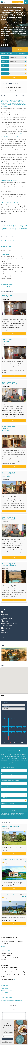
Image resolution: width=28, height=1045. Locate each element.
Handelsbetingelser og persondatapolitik (11, 1000)
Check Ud (4, 61)
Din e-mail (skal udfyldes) (8, 774)
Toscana (21, 133)
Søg (14, 77)
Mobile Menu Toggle (26, 2)
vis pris (14, 333)
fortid (21, 742)
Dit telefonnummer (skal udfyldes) (10, 780)
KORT (20, 53)
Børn (2, 73)
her (14, 979)
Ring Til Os (18, 2)
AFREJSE (3, 792)
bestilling (20, 49)
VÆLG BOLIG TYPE (5, 706)
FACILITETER (15, 53)
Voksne (3, 69)
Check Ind (4, 57)
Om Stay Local (4, 985)
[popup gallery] (14, 308)
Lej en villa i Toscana (6, 993)
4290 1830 (3, 946)
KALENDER (24, 53)
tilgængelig (5, 742)
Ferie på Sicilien (5, 995)
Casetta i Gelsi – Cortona (10, 860)
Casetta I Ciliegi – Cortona (10, 895)
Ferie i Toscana (5, 988)
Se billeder (4, 39)
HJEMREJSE (4, 797)
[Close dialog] (26, 1020)
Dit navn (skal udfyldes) (7, 767)
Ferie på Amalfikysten (6, 997)
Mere (14, 853)
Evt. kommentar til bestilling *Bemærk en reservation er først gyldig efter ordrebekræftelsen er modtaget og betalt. (13, 809)
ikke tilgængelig (14, 742)
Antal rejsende (5, 786)
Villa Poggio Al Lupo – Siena (10, 826)
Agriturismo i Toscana (6, 990)
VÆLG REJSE (3, 53)
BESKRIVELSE (9, 53)
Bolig (2, 65)
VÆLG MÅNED (5, 702)
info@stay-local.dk (5, 950)
